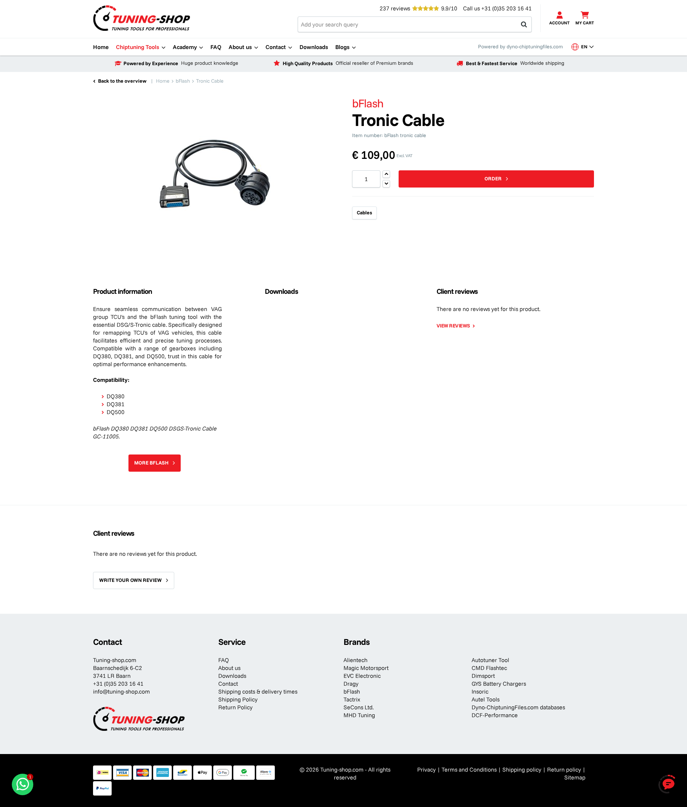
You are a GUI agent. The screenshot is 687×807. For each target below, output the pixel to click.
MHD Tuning (359, 715)
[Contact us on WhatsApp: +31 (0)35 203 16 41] (22, 784)
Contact (228, 683)
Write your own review (130, 580)
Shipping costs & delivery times (257, 691)
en (587, 46)
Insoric (480, 691)
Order (493, 178)
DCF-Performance (495, 715)
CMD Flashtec (489, 667)
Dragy (351, 683)
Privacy (426, 769)
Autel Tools (486, 699)
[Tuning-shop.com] (141, 17)
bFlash (352, 691)
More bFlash (151, 463)
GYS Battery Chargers (499, 683)
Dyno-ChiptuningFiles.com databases (518, 707)
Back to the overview (122, 81)
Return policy (564, 769)
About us (229, 667)
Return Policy (235, 707)
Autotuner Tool (490, 659)
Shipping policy (521, 769)
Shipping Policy (238, 699)
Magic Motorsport (366, 667)
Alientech (355, 659)
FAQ (223, 659)
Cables (364, 212)
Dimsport (483, 675)
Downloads (232, 675)
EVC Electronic (362, 675)
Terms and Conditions (469, 769)
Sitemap (574, 777)
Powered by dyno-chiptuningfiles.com (520, 46)
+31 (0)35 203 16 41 (506, 8)
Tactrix (352, 699)
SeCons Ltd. (359, 707)
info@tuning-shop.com (121, 691)
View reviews (453, 325)
